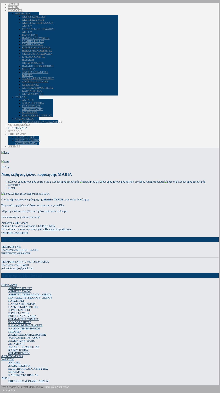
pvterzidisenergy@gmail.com (17, 268)
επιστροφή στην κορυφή (14, 232)
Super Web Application (56, 386)
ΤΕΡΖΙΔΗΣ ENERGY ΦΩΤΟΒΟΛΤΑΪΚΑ (25, 261)
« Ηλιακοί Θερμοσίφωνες (57, 229)
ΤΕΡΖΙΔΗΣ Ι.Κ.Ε (11, 246)
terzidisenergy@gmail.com (15, 252)
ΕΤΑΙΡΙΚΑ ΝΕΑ (45, 225)
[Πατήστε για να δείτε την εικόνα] (25, 193)
